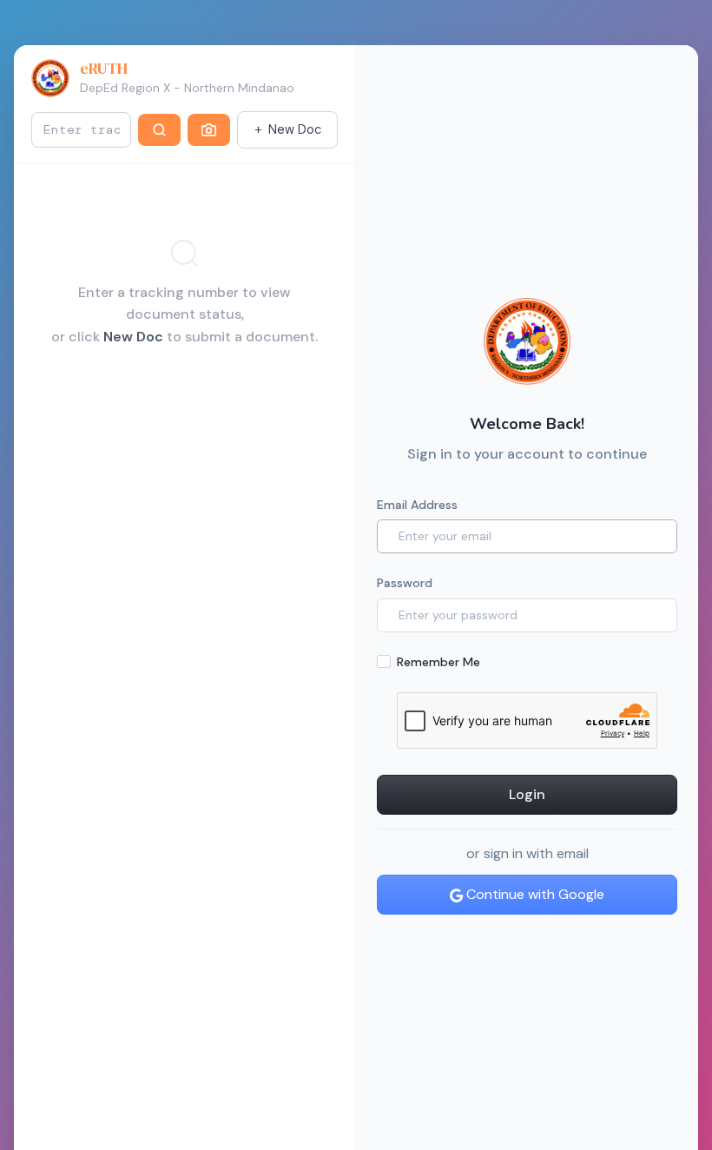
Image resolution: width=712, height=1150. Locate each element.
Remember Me (438, 662)
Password (404, 583)
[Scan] (209, 130)
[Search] (159, 130)
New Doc (294, 129)
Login (527, 794)
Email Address (417, 504)
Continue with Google (533, 894)
